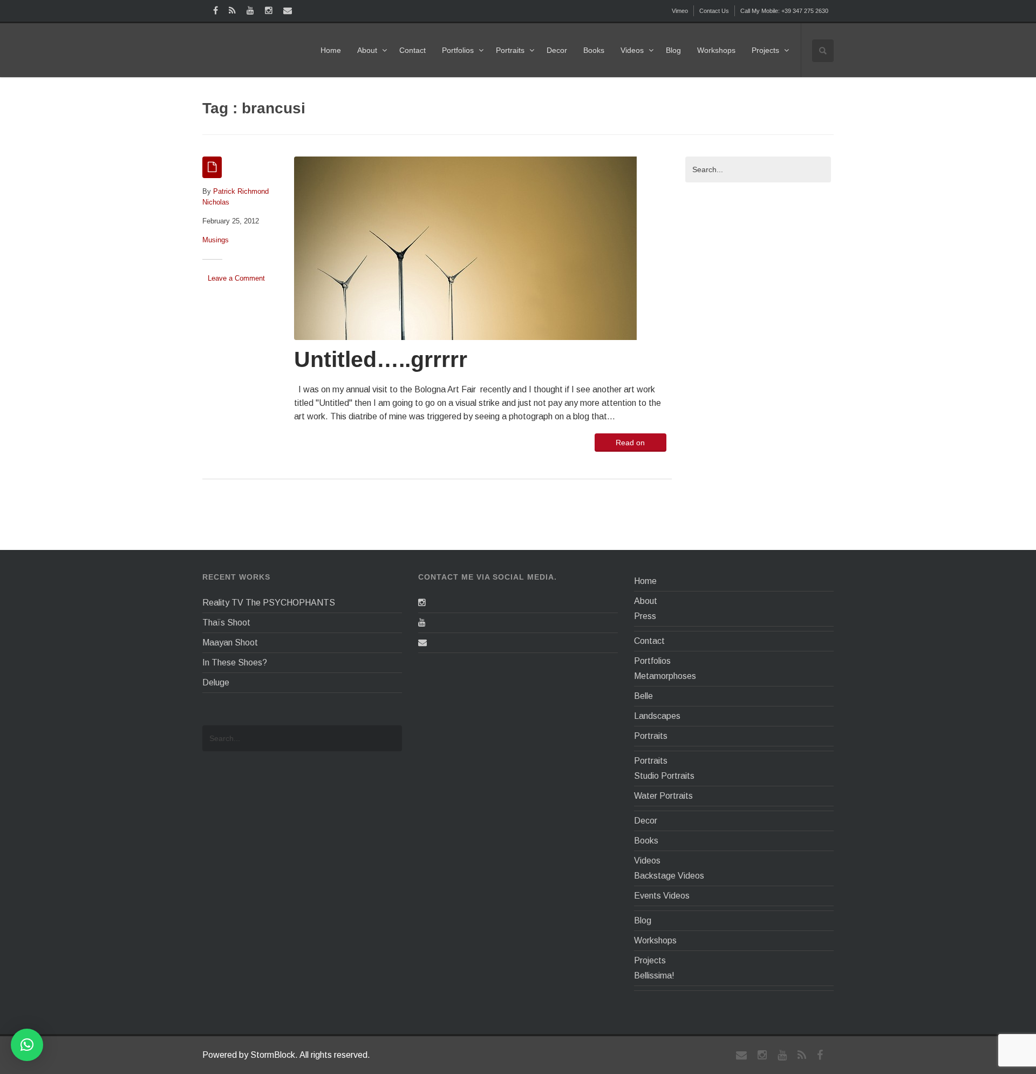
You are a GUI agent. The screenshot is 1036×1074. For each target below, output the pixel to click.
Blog (673, 50)
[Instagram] (422, 602)
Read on (630, 442)
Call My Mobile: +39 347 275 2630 (784, 11)
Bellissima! (654, 975)
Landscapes (657, 715)
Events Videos (662, 895)
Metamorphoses (665, 676)
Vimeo (680, 11)
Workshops (716, 50)
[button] (27, 1045)
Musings (215, 240)
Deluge (215, 682)
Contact (412, 50)
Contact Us (714, 11)
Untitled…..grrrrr (380, 359)
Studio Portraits (664, 775)
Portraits (510, 50)
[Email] (422, 642)
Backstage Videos (669, 875)
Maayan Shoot (230, 642)
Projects (765, 50)
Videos (632, 50)
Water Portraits (663, 795)
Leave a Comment (236, 278)
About (367, 50)
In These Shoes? (234, 662)
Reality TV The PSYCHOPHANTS (268, 602)
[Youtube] (422, 622)
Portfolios (458, 50)
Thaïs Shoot (226, 622)
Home (331, 50)
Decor (557, 50)
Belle (643, 696)
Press (645, 616)
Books (593, 50)
